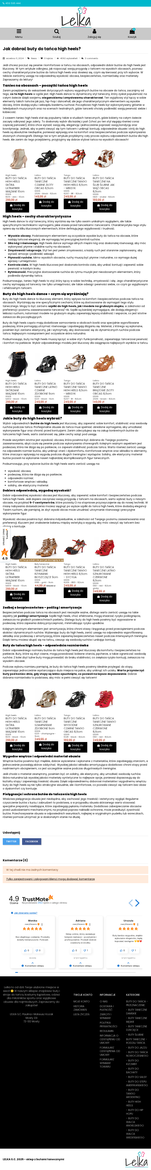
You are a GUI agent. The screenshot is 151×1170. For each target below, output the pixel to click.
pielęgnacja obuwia (28, 799)
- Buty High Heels (133, 1103)
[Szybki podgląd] (20, 163)
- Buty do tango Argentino (133, 1093)
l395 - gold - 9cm (44, 582)
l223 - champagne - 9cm (45, 734)
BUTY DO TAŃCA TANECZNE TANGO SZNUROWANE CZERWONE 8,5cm (104, 725)
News (34, 58)
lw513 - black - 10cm (16, 585)
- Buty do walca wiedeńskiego (135, 1133)
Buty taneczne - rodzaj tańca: (136, 1041)
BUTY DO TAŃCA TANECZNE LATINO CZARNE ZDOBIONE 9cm (46, 388)
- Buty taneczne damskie (136, 1011)
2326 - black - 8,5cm (46, 193)
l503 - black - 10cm (16, 736)
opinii (52, 902)
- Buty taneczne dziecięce (136, 1028)
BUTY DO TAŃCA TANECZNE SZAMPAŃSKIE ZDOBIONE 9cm (45, 723)
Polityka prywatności (108, 1024)
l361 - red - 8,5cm (102, 736)
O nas (104, 1001)
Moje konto (81, 1001)
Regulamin (106, 1031)
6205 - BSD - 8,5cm (74, 582)
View (40, 591)
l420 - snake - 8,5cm (104, 196)
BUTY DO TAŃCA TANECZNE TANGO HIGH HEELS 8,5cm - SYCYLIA (75, 572)
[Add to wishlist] (14, 163)
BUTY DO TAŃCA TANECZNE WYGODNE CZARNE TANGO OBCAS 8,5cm (74, 725)
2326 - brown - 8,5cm (104, 398)
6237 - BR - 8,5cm (73, 193)
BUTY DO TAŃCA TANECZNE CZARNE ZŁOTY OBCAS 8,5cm (45, 183)
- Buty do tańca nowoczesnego (137, 1054)
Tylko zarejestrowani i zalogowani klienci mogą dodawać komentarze (50, 879)
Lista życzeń (81, 1014)
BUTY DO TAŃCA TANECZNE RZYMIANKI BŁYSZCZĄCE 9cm (46, 572)
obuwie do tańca (62, 427)
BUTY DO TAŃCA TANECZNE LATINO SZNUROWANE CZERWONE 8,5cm (104, 573)
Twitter (11, 841)
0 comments (91, 58)
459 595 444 (13, 3)
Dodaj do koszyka (18, 207)
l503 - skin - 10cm (15, 196)
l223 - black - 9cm (44, 398)
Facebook (31, 841)
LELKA (8, 194)
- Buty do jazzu (136, 1047)
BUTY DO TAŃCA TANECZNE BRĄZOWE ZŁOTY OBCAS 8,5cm (103, 388)
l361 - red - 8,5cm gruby (102, 587)
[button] (136, 903)
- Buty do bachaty (132, 1070)
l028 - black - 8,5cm (74, 736)
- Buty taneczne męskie (136, 1020)
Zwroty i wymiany (105, 1016)
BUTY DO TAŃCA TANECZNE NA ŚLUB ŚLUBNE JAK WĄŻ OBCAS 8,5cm (104, 184)
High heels (9, 221)
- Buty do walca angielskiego (135, 1122)
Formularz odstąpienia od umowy (110, 1051)
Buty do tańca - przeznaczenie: (137, 1003)
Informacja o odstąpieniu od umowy (110, 1039)
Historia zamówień (80, 1008)
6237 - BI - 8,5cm (72, 398)
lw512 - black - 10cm (16, 398)
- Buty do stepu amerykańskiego (137, 1083)
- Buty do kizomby (132, 1062)
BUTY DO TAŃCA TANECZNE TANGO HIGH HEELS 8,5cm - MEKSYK (75, 183)
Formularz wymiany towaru (107, 1063)
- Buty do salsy (136, 1077)
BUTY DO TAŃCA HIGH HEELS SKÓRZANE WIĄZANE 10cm (16, 388)
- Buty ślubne (135, 1035)
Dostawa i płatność (107, 1008)
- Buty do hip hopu (134, 1112)
